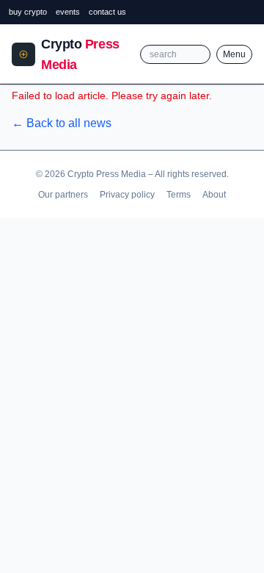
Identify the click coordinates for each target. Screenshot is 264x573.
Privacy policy (127, 195)
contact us (107, 11)
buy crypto (28, 11)
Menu (234, 54)
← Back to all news (61, 123)
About (214, 195)
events (68, 11)
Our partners (63, 195)
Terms (178, 195)
